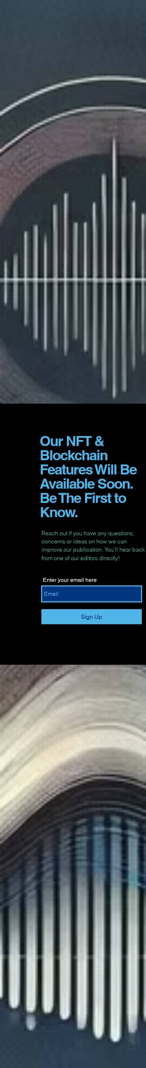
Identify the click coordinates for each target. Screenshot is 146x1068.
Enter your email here (70, 580)
